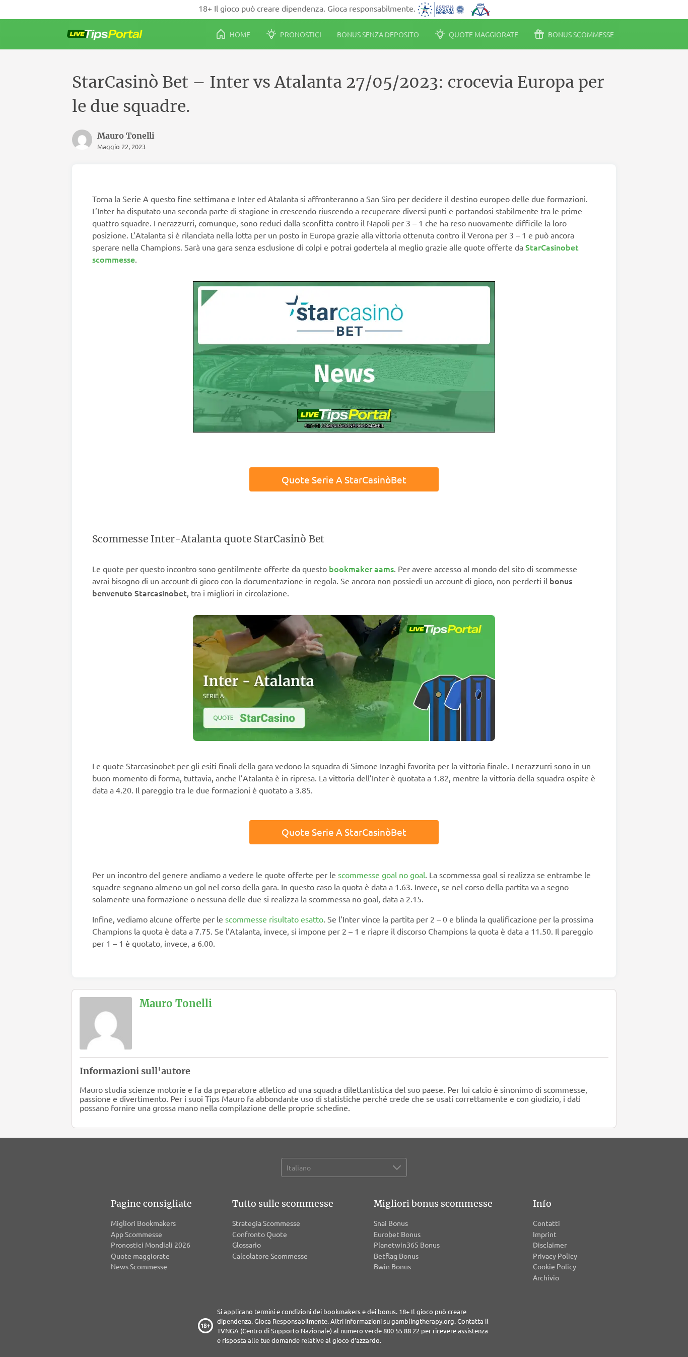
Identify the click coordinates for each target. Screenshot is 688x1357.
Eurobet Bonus (397, 1234)
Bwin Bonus (392, 1266)
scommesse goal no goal (381, 875)
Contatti (546, 1222)
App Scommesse (136, 1234)
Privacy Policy (555, 1255)
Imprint (545, 1234)
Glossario (246, 1244)
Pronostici (300, 34)
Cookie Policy (554, 1266)
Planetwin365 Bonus (407, 1244)
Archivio (546, 1277)
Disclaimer (550, 1244)
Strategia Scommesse (266, 1222)
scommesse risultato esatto (274, 919)
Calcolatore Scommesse (270, 1255)
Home (239, 34)
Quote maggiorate (482, 34)
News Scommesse (139, 1266)
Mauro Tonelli (176, 1003)
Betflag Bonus (396, 1255)
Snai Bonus (391, 1222)
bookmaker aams (361, 568)
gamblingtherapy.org (422, 1321)
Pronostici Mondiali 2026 (150, 1244)
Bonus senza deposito (378, 34)
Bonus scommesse (580, 34)
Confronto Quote (259, 1234)
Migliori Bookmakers (143, 1222)
